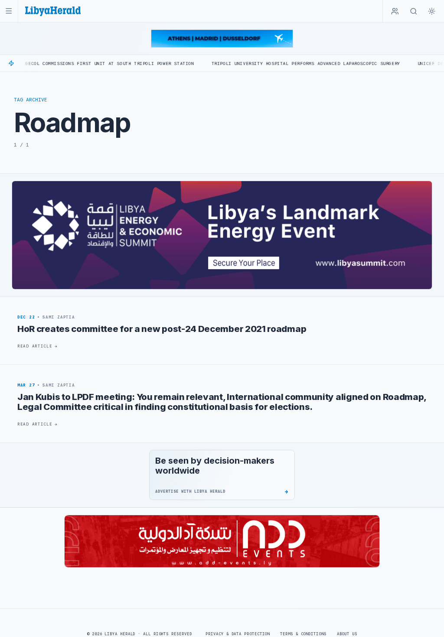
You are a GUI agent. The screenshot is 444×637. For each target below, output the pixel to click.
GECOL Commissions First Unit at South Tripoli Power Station (88, 63)
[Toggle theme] (432, 11)
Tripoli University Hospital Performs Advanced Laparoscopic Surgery (284, 63)
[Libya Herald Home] (53, 11)
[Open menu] (9, 11)
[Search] (413, 11)
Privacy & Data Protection (238, 634)
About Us (347, 634)
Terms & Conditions (303, 634)
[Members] (395, 11)
